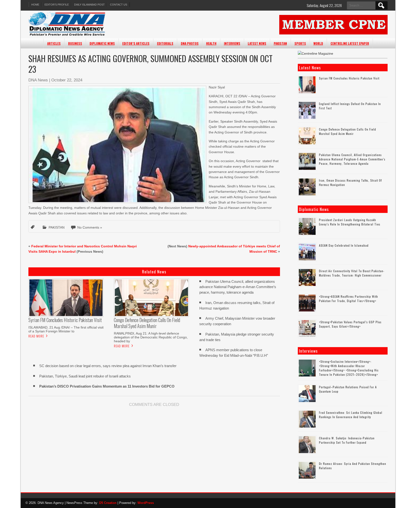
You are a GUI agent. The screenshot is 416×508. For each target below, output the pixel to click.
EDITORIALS (165, 43)
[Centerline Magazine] (315, 53)
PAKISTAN (280, 43)
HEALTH (211, 43)
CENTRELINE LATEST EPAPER (350, 43)
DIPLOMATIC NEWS (102, 43)
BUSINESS (75, 43)
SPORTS (300, 43)
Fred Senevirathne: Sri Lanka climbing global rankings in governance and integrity (350, 414)
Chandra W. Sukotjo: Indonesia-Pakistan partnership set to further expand (347, 440)
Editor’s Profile (57, 4)
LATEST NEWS (257, 43)
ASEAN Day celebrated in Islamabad (344, 245)
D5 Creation (108, 503)
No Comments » (89, 227)
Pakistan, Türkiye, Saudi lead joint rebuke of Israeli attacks (85, 376)
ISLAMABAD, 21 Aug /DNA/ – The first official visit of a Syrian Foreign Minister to (66, 329)
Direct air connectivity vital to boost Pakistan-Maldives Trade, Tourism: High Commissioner (351, 273)
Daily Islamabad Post (89, 4)
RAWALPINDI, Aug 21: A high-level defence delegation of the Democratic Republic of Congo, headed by (151, 337)
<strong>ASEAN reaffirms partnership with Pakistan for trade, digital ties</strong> (348, 298)
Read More (36, 336)
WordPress (145, 503)
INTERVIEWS (232, 43)
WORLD (318, 43)
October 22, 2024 (66, 80)
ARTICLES (54, 43)
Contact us (118, 4)
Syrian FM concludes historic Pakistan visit (349, 78)
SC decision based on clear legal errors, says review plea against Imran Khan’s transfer (107, 366)
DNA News (38, 80)
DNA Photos (190, 43)
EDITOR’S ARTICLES (136, 43)
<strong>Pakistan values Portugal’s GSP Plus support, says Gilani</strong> (350, 324)
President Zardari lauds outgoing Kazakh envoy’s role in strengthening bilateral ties (349, 222)
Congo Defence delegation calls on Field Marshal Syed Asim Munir (347, 131)
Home (35, 4)
